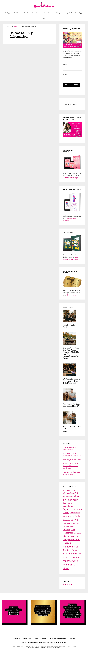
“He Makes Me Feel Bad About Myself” (71, 405)
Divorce (66, 526)
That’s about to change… (71, 178)
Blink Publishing (44, 642)
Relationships (70, 546)
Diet (77, 523)
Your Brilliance (44, 5)
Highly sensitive (77, 533)
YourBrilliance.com (32, 642)
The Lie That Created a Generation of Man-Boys (72, 429)
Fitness (72, 526)
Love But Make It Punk (70, 326)
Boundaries (68, 506)
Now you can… (71, 295)
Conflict (78, 516)
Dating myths (69, 523)
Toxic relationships (72, 553)
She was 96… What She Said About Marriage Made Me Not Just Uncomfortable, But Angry (71, 353)
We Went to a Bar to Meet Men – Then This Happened (71, 381)
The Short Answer (71, 550)
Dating (74, 519)
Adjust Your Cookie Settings (58, 642)
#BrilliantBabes (69, 490)
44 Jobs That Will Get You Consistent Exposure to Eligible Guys (71, 466)
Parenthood (74, 539)
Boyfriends (68, 509)
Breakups (78, 509)
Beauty (71, 496)
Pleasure (67, 542)
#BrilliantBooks (69, 493)
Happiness (68, 532)
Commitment (75, 513)
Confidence (68, 516)
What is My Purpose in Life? (72, 460)
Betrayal (76, 499)
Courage (66, 520)
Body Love (67, 503)
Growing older (69, 529)
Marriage (67, 536)
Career (66, 512)
